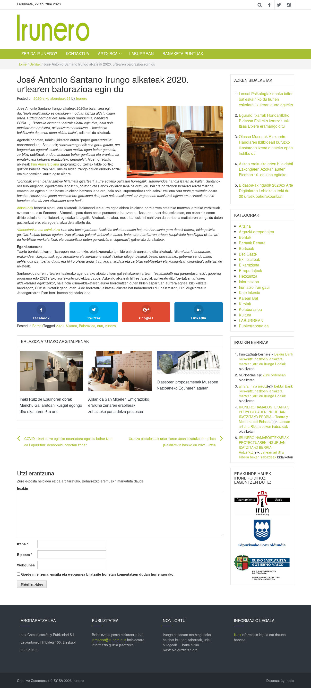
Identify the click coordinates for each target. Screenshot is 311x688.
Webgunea (26, 565)
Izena (22, 543)
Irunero (81, 98)
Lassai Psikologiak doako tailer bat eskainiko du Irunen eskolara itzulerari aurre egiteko (266, 99)
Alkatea (71, 325)
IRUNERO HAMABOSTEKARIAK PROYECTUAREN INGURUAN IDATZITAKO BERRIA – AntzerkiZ (264, 445)
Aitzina (245, 226)
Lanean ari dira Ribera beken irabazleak (264, 424)
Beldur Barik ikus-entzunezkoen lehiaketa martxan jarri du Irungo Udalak (266, 359)
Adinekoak (25, 207)
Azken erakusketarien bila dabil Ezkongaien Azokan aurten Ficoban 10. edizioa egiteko (266, 169)
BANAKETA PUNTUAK (183, 53)
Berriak (35, 64)
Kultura (245, 315)
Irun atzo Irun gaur (254, 287)
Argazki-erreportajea (256, 231)
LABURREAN (141, 53)
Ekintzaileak (249, 259)
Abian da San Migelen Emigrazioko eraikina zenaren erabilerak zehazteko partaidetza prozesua (118, 405)
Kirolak (245, 304)
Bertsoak (246, 248)
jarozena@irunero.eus (109, 639)
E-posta (24, 554)
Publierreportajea (254, 326)
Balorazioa (87, 325)
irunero (110, 325)
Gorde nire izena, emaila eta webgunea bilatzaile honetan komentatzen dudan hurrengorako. (97, 574)
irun (100, 325)
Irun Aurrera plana (45, 164)
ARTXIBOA (108, 53)
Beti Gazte (248, 254)
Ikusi (237, 634)
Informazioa (249, 281)
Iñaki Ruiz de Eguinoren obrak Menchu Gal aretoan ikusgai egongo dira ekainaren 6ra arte (51, 405)
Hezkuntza (248, 276)
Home (22, 64)
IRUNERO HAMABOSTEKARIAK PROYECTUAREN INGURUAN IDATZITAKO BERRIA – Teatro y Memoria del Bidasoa (264, 414)
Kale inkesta (249, 292)
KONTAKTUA (77, 53)
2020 (60, 325)
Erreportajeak (250, 270)
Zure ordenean (274, 375)
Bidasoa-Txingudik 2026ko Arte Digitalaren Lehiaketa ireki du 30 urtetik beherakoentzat (266, 190)
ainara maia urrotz (253, 386)
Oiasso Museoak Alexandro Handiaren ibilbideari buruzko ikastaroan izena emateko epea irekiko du (266, 145)
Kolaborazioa (250, 309)
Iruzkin (22, 488)
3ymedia (287, 680)
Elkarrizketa (249, 265)
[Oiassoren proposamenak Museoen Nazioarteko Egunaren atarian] (188, 361)
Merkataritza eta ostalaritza (39, 229)
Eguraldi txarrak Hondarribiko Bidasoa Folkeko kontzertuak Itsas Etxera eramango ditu (264, 120)
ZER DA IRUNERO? (39, 53)
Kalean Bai (248, 298)
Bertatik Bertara (252, 243)
